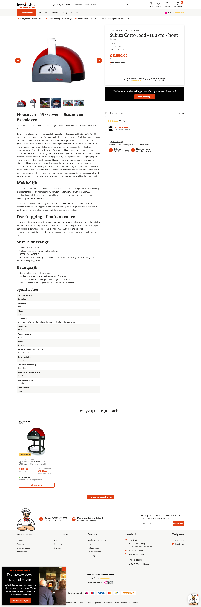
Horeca (55, 12)
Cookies (117, 603)
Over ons (57, 548)
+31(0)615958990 (63, 4)
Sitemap (135, 603)
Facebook (179, 544)
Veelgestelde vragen (97, 540)
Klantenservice (94, 551)
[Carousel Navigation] (181, 114)
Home (112, 30)
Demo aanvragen (145, 96)
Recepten (75, 12)
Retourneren (93, 548)
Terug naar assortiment (101, 497)
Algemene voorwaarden (102, 603)
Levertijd (92, 544)
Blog (65, 12)
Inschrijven (178, 523)
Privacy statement (85, 603)
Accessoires (22, 551)
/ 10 (95, 578)
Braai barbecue (23, 548)
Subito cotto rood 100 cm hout (127, 30)
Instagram (179, 540)
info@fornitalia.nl (94, 518)
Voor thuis (42, 12)
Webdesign (125, 603)
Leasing (20, 540)
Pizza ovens (22, 544)
